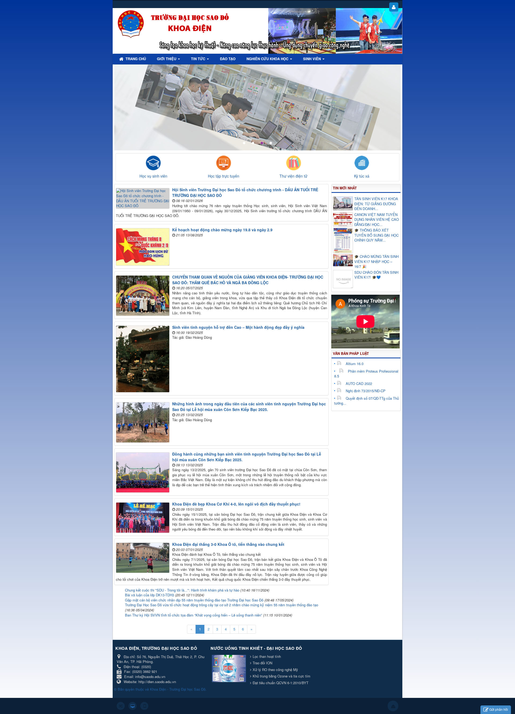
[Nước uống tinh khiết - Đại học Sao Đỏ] (229, 668)
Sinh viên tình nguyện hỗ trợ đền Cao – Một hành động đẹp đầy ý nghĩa (238, 327)
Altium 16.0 (354, 363)
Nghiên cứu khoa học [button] (268, 58)
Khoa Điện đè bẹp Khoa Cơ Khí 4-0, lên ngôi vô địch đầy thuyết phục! (236, 504)
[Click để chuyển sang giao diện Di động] (144, 706)
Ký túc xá (361, 176)
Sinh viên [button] (312, 58)
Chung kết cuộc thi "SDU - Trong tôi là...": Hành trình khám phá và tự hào (182, 590)
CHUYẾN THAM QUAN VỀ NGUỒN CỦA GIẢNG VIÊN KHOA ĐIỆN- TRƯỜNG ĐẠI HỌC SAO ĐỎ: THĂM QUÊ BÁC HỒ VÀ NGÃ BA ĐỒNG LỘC (247, 279)
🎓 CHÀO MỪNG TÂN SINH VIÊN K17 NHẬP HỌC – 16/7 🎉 (376, 261)
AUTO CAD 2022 (359, 383)
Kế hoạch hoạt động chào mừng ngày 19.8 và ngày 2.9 (222, 229)
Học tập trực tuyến (223, 176)
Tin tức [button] (198, 58)
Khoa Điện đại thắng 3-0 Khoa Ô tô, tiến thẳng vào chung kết (228, 544)
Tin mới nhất (345, 187)
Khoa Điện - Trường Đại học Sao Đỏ (177, 689)
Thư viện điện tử (293, 176)
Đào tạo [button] (228, 58)
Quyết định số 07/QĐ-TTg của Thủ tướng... (366, 401)
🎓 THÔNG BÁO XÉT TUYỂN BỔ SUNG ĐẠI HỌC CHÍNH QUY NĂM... (376, 235)
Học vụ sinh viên (153, 176)
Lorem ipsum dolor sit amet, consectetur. (347, 77)
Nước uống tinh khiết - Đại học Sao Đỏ (256, 648)
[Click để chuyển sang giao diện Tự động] (121, 706)
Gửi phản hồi (498, 709)
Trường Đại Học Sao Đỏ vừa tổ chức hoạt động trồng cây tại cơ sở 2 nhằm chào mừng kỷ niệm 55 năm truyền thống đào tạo (221, 604)
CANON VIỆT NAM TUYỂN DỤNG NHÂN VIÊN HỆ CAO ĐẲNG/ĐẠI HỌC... (376, 219)
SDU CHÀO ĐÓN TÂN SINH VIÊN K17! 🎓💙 (376, 275)
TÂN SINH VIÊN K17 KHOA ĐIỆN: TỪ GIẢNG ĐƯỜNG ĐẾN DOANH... (376, 203)
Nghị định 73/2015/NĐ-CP (365, 390)
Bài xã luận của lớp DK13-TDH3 (149, 594)
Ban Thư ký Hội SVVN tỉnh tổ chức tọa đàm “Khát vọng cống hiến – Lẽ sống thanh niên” (193, 615)
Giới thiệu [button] (167, 58)
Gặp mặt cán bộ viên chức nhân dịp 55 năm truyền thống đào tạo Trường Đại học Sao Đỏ (194, 600)
